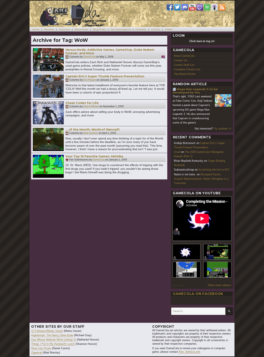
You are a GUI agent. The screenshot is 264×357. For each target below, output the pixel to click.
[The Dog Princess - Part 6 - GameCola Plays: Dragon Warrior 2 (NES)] (217, 270)
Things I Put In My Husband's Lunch (53, 343)
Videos (168, 29)
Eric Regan (89, 79)
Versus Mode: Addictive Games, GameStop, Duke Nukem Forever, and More (109, 51)
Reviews (49, 29)
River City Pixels (41, 348)
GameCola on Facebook (198, 294)
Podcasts (141, 29)
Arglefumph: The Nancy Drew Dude (52, 335)
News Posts (81, 29)
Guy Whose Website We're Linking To (53, 339)
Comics (155, 29)
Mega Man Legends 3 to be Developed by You (195, 90)
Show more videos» (219, 285)
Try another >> (222, 128)
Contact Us (180, 60)
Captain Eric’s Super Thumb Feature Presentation (104, 76)
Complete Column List (187, 69)
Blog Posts (99, 29)
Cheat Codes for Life (82, 103)
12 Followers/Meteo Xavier (47, 330)
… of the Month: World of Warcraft (92, 129)
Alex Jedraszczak (189, 351)
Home (35, 29)
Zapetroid (36, 352)
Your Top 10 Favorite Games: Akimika (94, 156)
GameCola (89, 56)
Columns (64, 29)
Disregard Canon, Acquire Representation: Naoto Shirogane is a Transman (201, 179)
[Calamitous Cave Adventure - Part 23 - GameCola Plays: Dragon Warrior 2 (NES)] (187, 270)
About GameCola (184, 55)
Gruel (177, 151)
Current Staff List (184, 64)
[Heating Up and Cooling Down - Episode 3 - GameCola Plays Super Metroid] (217, 252)
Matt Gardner (90, 133)
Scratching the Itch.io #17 (213, 169)
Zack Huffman (91, 106)
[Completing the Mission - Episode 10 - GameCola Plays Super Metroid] (187, 252)
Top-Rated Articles (185, 73)
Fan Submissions (121, 29)
